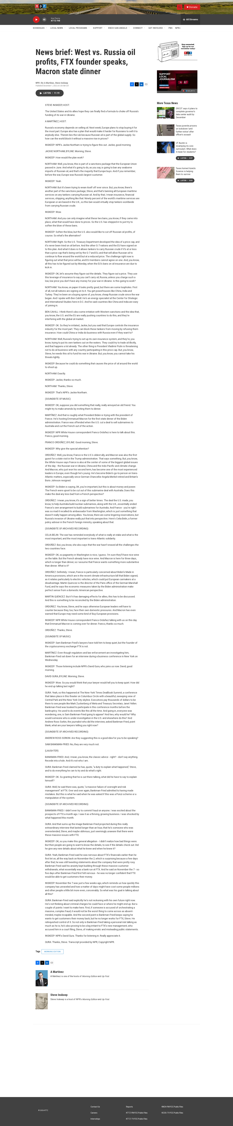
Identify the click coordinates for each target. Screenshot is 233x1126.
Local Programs (78, 28)
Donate (193, 7)
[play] (36, 19)
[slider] (48, 19)
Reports (129, 1107)
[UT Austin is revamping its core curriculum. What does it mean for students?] (165, 147)
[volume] (44, 20)
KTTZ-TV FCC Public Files (136, 1119)
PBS (171, 28)
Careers (94, 1113)
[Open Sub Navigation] (47, 28)
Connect (138, 28)
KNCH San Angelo (117, 28)
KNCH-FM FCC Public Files (172, 1107)
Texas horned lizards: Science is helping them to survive (186, 171)
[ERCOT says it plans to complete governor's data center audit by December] (165, 113)
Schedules (39, 28)
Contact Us (95, 1107)
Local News (56, 28)
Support (97, 28)
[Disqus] (116, 1060)
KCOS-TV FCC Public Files (172, 1113)
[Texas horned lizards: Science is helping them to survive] (165, 172)
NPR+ (178, 28)
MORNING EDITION (52, 951)
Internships (95, 1119)
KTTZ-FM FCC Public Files (137, 1113)
